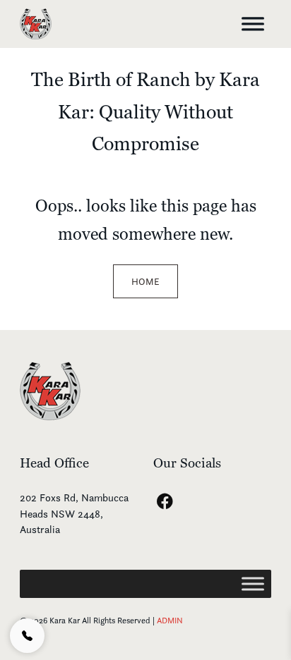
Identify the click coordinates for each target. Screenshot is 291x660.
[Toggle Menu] (253, 24)
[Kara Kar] (50, 389)
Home (145, 281)
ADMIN (170, 620)
